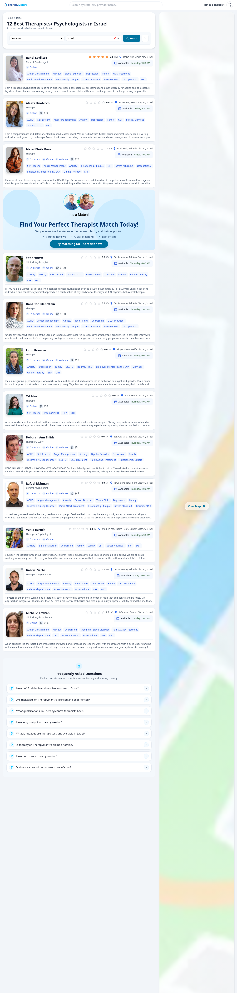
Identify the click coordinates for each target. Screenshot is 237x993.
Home (10, 17)
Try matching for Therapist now (79, 244)
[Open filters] (145, 38)
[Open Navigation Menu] (229, 4)
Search (133, 38)
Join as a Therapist (214, 4)
